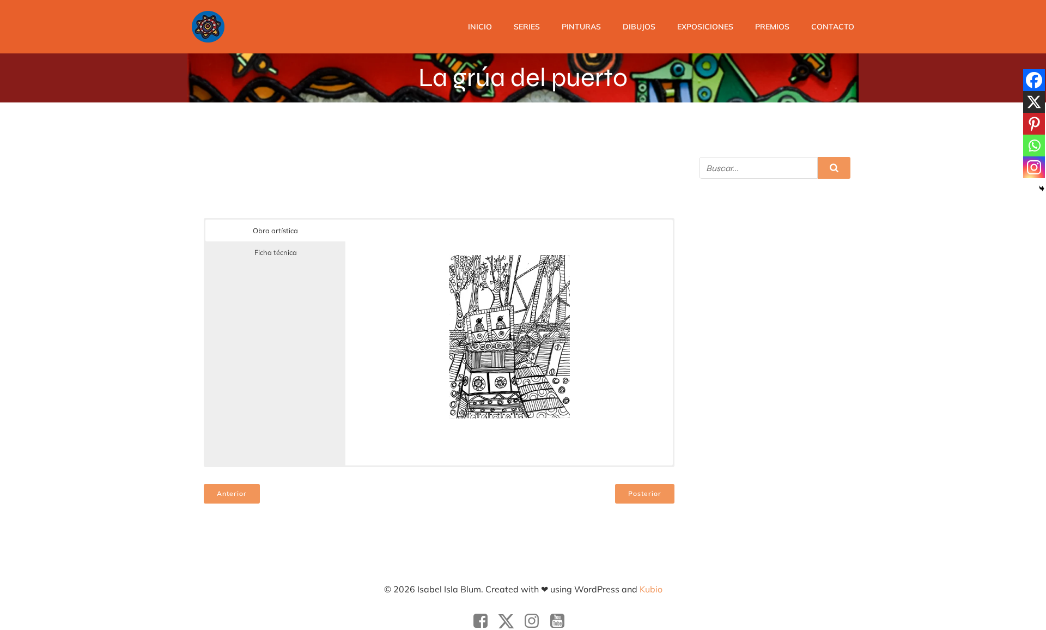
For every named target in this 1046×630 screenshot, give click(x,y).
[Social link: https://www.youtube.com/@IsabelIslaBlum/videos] (561, 621)
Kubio (651, 589)
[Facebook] (1034, 80)
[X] (1034, 102)
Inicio (480, 27)
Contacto (832, 27)
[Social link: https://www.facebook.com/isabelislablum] (484, 621)
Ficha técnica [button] (275, 252)
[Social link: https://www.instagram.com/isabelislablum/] (536, 621)
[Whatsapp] (1034, 145)
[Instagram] (1034, 167)
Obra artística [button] (275, 230)
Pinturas (581, 27)
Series (527, 27)
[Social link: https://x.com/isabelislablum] (510, 621)
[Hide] (1041, 188)
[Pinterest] (1034, 124)
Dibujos (639, 27)
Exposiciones (705, 27)
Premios (772, 27)
